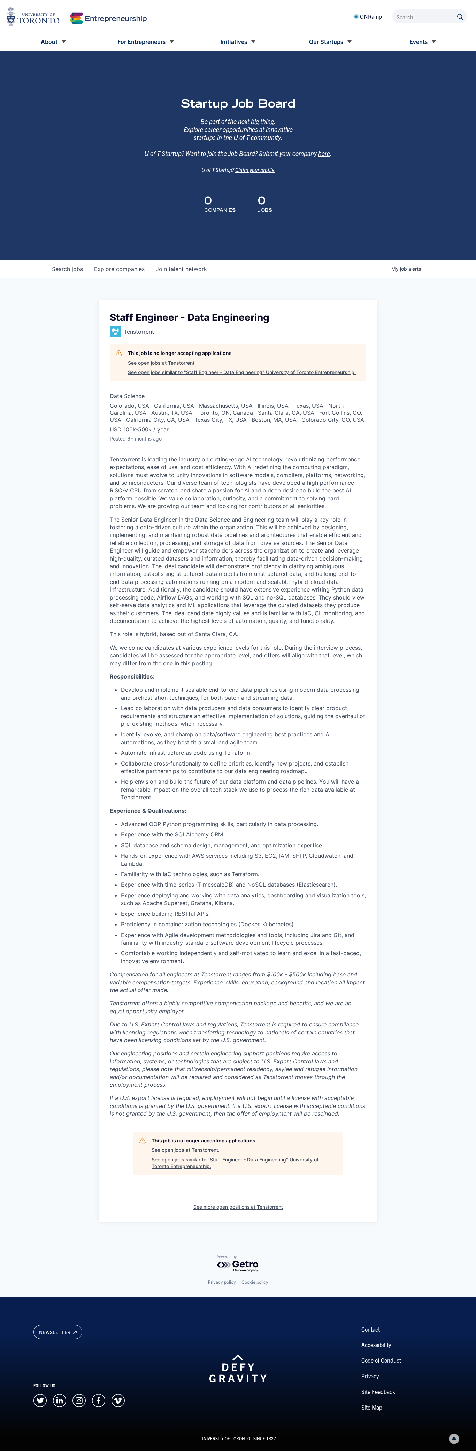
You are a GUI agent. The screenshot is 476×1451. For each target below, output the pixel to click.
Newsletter (55, 1332)
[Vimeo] (118, 1399)
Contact (370, 1329)
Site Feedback (378, 1391)
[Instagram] (79, 1399)
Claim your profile (255, 169)
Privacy (370, 1375)
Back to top (454, 1439)
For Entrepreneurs (141, 42)
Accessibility (376, 1344)
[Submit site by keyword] (460, 16)
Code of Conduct (381, 1360)
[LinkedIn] (59, 1399)
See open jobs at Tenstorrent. (162, 363)
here (324, 153)
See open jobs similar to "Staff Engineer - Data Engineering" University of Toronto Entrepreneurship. (242, 372)
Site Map (371, 1407)
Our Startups (326, 42)
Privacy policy (222, 1282)
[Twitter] (40, 1399)
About (49, 42)
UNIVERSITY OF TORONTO (225, 1438)
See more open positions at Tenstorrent (238, 1207)
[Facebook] (98, 1399)
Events (418, 42)
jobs (67, 268)
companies (119, 268)
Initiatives (233, 42)
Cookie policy (254, 1282)
